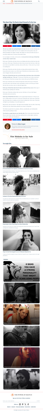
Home (4, 3)
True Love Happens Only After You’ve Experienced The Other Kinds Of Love (17, 345)
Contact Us (13, 406)
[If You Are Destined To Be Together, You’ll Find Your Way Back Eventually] (21, 156)
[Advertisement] (21, 12)
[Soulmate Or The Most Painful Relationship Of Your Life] (21, 184)
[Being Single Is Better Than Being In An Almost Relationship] (21, 212)
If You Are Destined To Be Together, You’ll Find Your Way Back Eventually (18, 168)
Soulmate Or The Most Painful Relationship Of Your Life (14, 196)
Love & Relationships (10, 3)
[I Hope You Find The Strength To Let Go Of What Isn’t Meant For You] (21, 240)
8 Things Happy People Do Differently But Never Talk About (15, 302)
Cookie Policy (33, 406)
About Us (9, 406)
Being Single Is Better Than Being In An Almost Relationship (15, 224)
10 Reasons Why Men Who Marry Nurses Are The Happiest (14, 323)
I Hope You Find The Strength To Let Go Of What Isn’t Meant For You (17, 251)
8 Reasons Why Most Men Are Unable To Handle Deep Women (15, 388)
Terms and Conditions (20, 406)
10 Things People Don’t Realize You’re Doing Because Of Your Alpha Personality (18, 366)
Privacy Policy (27, 406)
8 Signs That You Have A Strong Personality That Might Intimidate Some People (18, 280)
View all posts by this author (18, 129)
